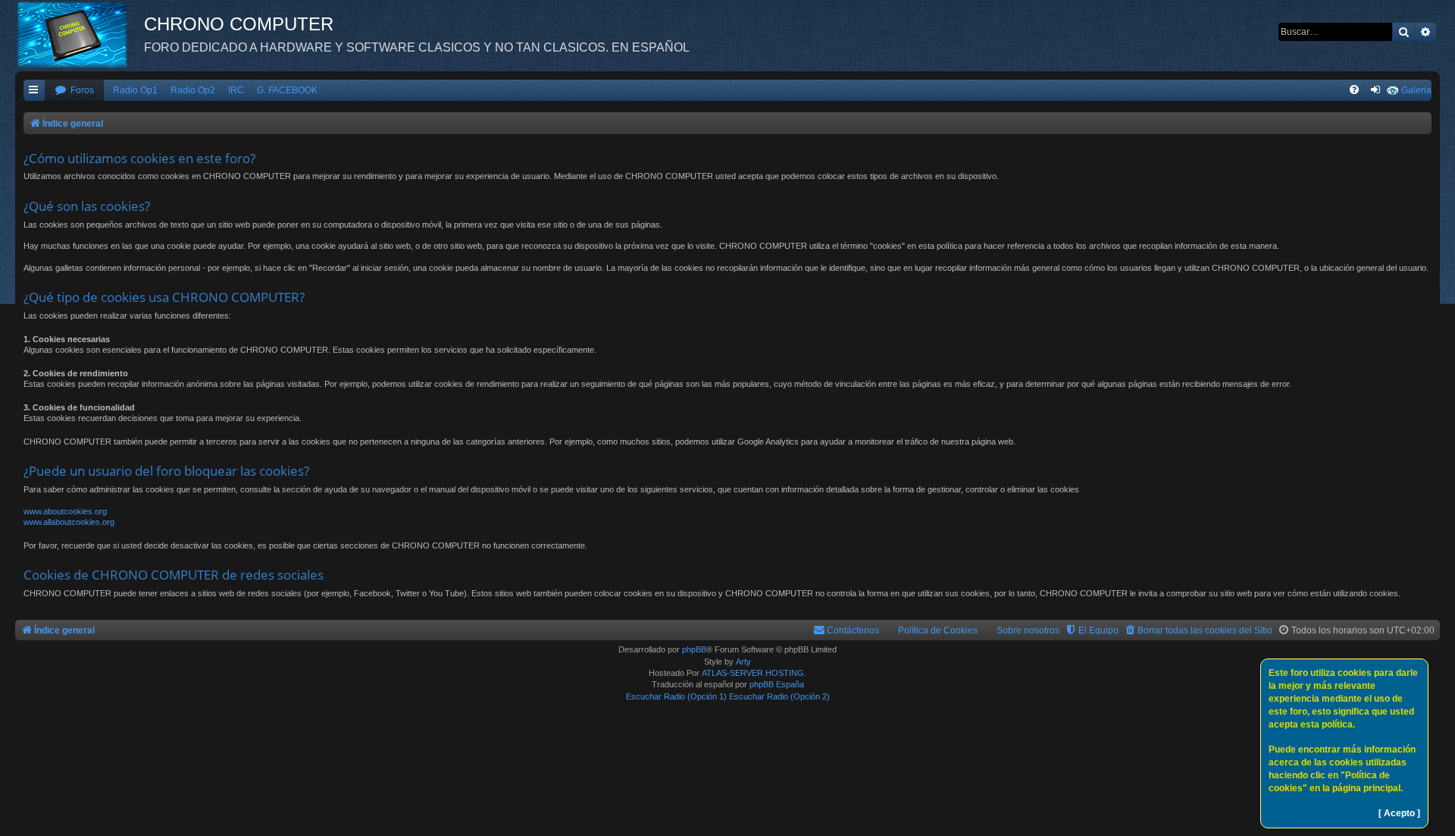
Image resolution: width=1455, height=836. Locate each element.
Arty (743, 661)
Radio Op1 (135, 90)
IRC (236, 90)
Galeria (1416, 90)
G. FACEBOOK (287, 90)
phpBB (694, 649)
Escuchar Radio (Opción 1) (676, 696)
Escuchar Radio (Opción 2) (779, 696)
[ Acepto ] (1399, 813)
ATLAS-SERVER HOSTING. (754, 672)
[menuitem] (74, 90)
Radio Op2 (193, 90)
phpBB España (776, 684)
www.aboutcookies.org (65, 511)
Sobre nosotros (1028, 630)
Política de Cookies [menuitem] (938, 630)
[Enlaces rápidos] (34, 90)
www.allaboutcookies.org (68, 521)
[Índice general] (79, 34)
